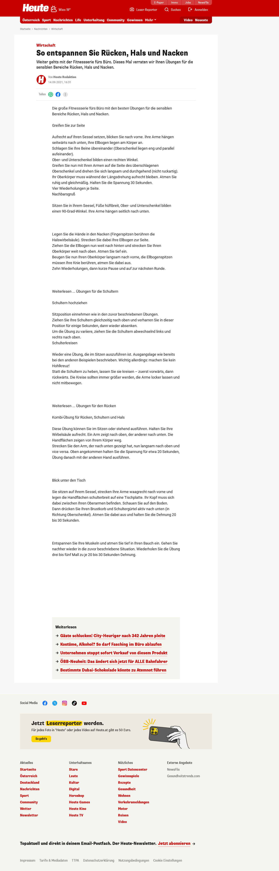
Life (78, 20)
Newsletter (29, 815)
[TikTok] (74, 703)
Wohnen (124, 796)
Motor (123, 809)
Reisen (123, 815)
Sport (46, 20)
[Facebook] (58, 94)
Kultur (74, 783)
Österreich (31, 20)
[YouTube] (84, 703)
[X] (54, 703)
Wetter (25, 809)
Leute (73, 776)
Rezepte (124, 783)
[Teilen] (65, 94)
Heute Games (79, 802)
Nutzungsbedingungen (133, 860)
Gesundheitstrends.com (183, 776)
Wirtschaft (57, 29)
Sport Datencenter (132, 770)
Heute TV (76, 815)
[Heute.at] (35, 8)
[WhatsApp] (50, 94)
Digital (74, 789)
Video (188, 20)
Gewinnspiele (128, 776)
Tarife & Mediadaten (53, 860)
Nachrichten (41, 29)
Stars (73, 770)
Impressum (27, 860)
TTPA (75, 860)
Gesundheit (127, 789)
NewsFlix (173, 770)
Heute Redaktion (64, 77)
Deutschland (29, 783)
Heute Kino (77, 809)
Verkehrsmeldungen (133, 802)
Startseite (25, 29)
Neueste (201, 20)
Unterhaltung (94, 20)
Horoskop (76, 796)
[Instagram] (64, 703)
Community (116, 20)
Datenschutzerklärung (98, 860)
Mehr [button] (149, 20)
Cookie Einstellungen (167, 860)
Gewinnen (135, 20)
